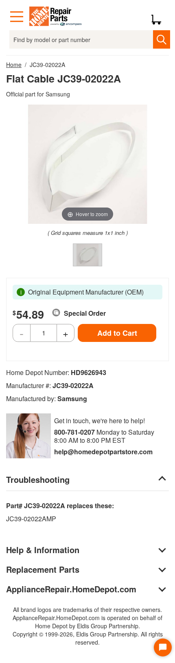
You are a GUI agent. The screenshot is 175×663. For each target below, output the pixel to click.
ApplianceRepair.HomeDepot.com (71, 589)
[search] (161, 39)
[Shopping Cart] (159, 17)
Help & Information (42, 550)
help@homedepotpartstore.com (103, 451)
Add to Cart (117, 333)
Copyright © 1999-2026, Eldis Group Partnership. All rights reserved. (88, 638)
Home (14, 64)
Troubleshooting (38, 479)
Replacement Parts (42, 569)
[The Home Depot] (55, 17)
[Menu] (16, 17)
